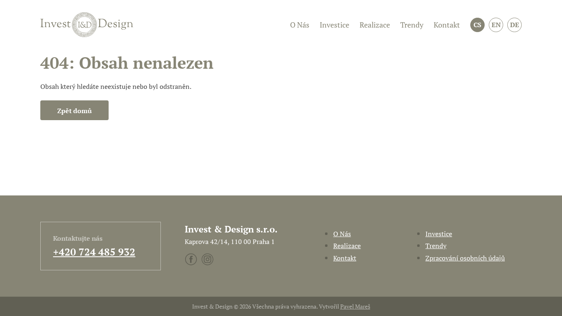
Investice (334, 24)
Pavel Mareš (355, 306)
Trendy (411, 24)
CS (477, 24)
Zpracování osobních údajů (465, 258)
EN (496, 24)
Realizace (375, 24)
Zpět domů (74, 110)
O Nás (299, 24)
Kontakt (447, 24)
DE (514, 24)
